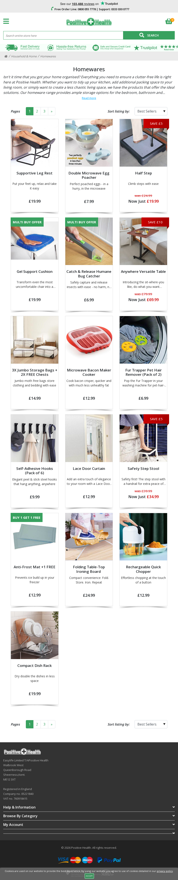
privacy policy (165, 871)
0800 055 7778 (87, 9)
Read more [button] (89, 98)
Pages (15, 111)
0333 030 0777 (120, 9)
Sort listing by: (118, 111)
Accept (89, 876)
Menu (7, 21)
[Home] (6, 56)
